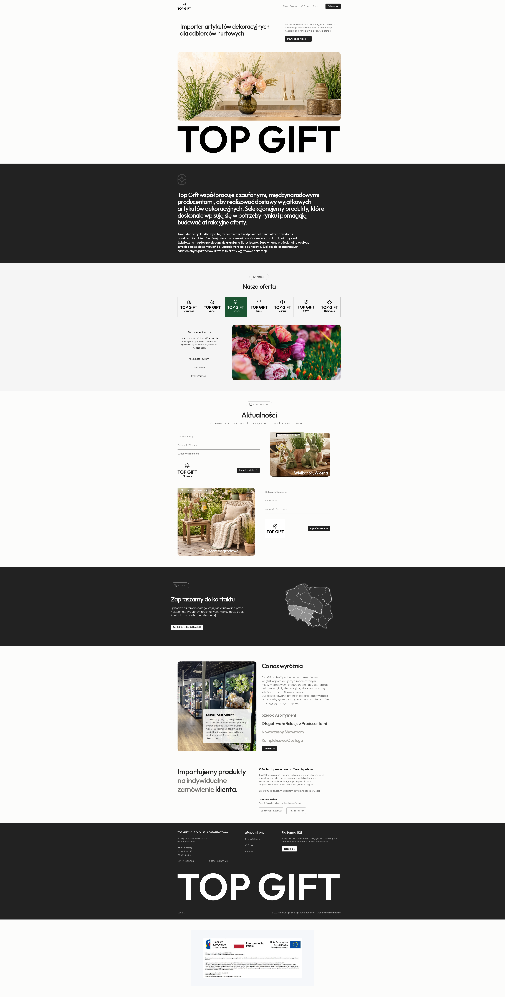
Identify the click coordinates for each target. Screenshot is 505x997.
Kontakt (316, 6)
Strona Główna (290, 6)
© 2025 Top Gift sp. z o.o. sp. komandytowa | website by (306, 912)
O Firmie (305, 6)
